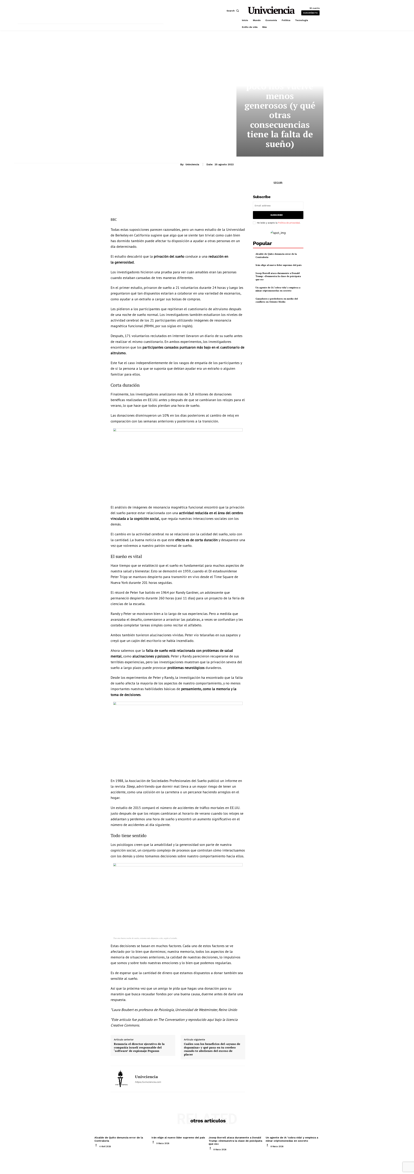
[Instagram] (282, 189)
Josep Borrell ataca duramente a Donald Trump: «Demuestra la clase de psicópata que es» (278, 276)
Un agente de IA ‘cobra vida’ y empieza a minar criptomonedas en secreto (278, 289)
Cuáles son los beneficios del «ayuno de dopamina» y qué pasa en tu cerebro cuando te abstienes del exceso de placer (212, 1049)
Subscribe (276, 215)
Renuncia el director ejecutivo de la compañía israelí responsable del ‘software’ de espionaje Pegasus (139, 1047)
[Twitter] (274, 189)
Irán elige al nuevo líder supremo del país (279, 265)
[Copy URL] (143, 183)
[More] (151, 183)
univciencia (192, 164)
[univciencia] (120, 1079)
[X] (121, 183)
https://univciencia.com (148, 1082)
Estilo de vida (271, 66)
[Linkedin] (136, 183)
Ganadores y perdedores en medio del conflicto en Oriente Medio (277, 300)
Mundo (294, 66)
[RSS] (289, 189)
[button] (233, 10)
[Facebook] (114, 183)
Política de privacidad (289, 223)
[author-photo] (96, 1146)
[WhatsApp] (128, 183)
